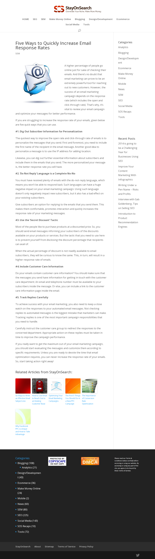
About (37, 546)
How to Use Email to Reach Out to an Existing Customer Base (39, 399)
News (121, 89)
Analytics (123, 47)
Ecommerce (123, 19)
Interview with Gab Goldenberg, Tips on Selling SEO (128, 204)
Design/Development (101, 19)
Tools (86, 24)
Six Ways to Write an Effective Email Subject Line (22, 398)
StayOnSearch (22, 546)
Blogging (80, 19)
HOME (25, 19)
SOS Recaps (124, 111)
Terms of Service (66, 546)
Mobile (122, 83)
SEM (43, 19)
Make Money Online (60, 19)
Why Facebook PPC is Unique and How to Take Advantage (22, 430)
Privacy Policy (86, 546)
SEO (35, 19)
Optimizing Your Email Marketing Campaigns (56, 398)
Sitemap (49, 546)
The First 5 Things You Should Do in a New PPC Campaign (72, 399)
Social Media (72, 24)
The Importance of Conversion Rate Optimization (89, 399)
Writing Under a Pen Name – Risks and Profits (128, 189)
